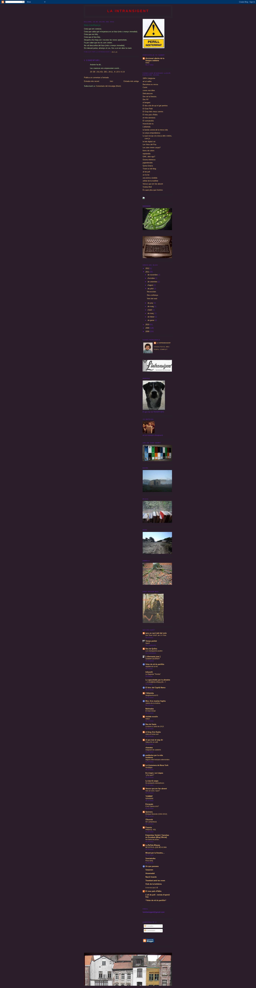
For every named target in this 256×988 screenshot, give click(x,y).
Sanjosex (149, 870)
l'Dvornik (149, 820)
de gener (151, 320)
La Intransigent (128, 11)
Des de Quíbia (151, 649)
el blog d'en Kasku (153, 732)
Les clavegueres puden (154, 651)
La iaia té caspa (151, 781)
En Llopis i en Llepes (154, 773)
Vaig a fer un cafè (151, 742)
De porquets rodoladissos (154, 783)
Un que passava (152, 866)
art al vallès (147, 81)
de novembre (153, 275)
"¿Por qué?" (149, 775)
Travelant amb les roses (155, 881)
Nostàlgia (148, 767)
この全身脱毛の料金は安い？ (155, 682)
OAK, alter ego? (149, 157)
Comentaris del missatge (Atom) (108, 86)
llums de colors (148, 151)
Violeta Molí (147, 187)
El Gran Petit (148, 109)
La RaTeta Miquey (152, 845)
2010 (147, 325)
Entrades (149, 926)
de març (151, 313)
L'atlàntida (146, 127)
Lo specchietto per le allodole (157, 680)
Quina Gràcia (148, 166)
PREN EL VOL (150, 830)
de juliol (151, 289)
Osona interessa (149, 160)
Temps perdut (151, 641)
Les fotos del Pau (149, 144)
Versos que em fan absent (153, 184)
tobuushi (149, 672)
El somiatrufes (148, 121)
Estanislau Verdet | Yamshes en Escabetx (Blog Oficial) (157, 836)
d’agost (151, 285)
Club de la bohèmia (153, 884)
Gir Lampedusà (151, 822)
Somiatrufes (150, 858)
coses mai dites (149, 90)
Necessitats (151, 292)
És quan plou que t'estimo (153, 190)
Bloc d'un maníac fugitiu (155, 701)
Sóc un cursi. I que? (152, 791)
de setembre (153, 282)
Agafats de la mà (151, 666)
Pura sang (149, 861)
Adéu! (147, 719)
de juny (151, 303)
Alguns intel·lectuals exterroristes (157, 760)
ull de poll (146, 172)
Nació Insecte (151, 877)
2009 (147, 328)
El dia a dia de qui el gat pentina (155, 106)
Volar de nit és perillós (154, 664)
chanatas (149, 748)
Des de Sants (150, 724)
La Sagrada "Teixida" (153, 674)
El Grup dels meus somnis (153, 112)
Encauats (149, 804)
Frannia (148, 827)
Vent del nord (152, 299)
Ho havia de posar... (152, 839)
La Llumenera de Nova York (156, 765)
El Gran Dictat (150, 711)
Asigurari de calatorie (153, 750)
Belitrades (149, 709)
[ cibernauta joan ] (152, 657)
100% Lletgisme (149, 78)
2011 (147, 272)
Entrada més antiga (131, 81)
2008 (147, 331)
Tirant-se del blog (149, 169)
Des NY (146, 99)
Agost (147, 643)
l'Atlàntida (149, 693)
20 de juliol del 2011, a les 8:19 (107, 72)
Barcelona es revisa (150, 84)
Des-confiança (92, 25)
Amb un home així (152, 734)
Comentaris (150, 931)
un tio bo (146, 175)
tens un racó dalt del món (156, 633)
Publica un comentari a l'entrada (96, 78)
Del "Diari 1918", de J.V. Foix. (156, 635)
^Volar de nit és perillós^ (155, 900)
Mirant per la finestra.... (155, 853)
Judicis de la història (152, 703)
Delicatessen (148, 93)
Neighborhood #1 (151, 695)
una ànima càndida (150, 178)
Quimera (149, 812)
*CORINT (149, 796)
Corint (145, 87)
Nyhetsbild (149, 798)
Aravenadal (150, 873)
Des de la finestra (149, 97)
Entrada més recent (91, 81)
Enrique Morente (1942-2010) (156, 814)
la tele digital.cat (149, 142)
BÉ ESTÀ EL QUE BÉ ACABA (156, 847)
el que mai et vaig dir (154, 740)
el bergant (146, 103)
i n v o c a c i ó (151, 888)
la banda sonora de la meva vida (155, 130)
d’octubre (151, 278)
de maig (151, 306)
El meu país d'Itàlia (150, 115)
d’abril (150, 310)
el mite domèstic (149, 118)
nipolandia (146, 154)
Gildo (147, 63)
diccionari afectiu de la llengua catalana (154, 59)
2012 (147, 268)
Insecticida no (148, 124)
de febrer (151, 317)
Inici (111, 81)
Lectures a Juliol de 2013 (154, 726)
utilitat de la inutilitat (150, 181)
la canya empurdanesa (151, 133)
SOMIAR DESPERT (152, 659)
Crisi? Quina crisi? (152, 806)
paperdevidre (148, 163)
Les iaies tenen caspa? (152, 148)
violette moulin (151, 717)
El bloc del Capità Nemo (155, 688)
